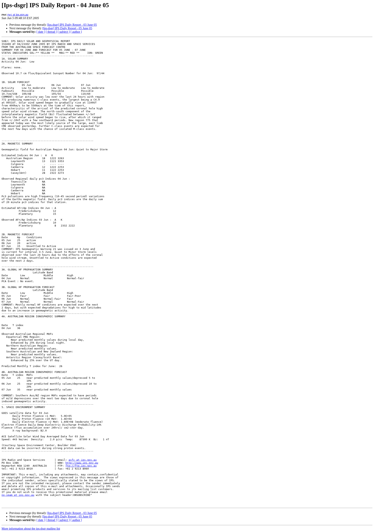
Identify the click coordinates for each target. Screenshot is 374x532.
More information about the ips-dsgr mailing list (31, 528)
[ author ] (76, 31)
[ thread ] (51, 31)
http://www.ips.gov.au (81, 462)
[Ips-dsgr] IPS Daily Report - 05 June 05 (67, 28)
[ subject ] (64, 31)
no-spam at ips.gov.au (18, 495)
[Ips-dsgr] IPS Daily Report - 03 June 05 (72, 24)
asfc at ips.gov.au (83, 459)
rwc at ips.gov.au (17, 14)
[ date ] (40, 31)
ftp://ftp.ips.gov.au (81, 465)
